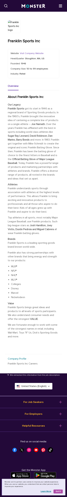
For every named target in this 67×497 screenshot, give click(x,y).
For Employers (33, 414)
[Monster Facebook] (15, 450)
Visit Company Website (32, 53)
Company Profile (17, 358)
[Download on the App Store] (20, 475)
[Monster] (33, 6)
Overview (13, 86)
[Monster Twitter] (22, 450)
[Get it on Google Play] (45, 475)
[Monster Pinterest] (44, 450)
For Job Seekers (33, 402)
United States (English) (34, 386)
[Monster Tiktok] (51, 450)
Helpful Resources (33, 425)
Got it (58, 491)
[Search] (6, 6)
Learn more (46, 491)
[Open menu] (60, 5)
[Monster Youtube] (37, 450)
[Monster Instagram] (30, 450)
